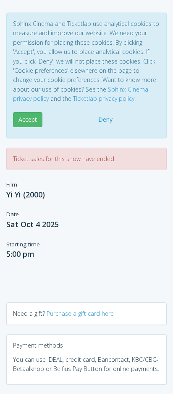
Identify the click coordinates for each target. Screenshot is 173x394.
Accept (27, 119)
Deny (105, 119)
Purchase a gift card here (80, 313)
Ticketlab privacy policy (103, 98)
